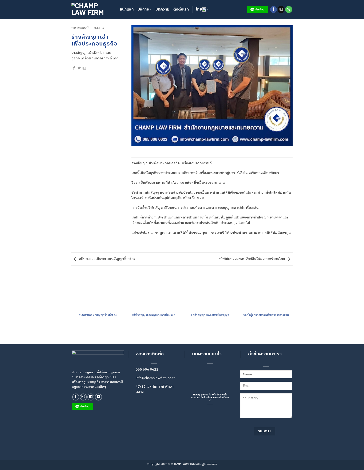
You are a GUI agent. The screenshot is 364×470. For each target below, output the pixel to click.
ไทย (199, 9)
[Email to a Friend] (84, 68)
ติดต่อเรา (181, 9)
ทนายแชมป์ (80, 28)
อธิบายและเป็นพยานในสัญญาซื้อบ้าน (106, 259)
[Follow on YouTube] (98, 397)
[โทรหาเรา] (288, 9)
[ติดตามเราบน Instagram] (83, 397)
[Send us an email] (281, 9)
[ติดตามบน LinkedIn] (90, 397)
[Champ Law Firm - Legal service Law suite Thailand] (92, 9)
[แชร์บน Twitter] (79, 68)
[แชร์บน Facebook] (74, 68)
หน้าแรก (127, 9)
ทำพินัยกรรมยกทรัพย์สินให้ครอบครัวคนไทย (252, 259)
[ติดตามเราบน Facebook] (273, 9)
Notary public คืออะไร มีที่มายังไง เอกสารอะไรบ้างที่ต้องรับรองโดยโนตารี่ (210, 397)
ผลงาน (99, 28)
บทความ (162, 9)
